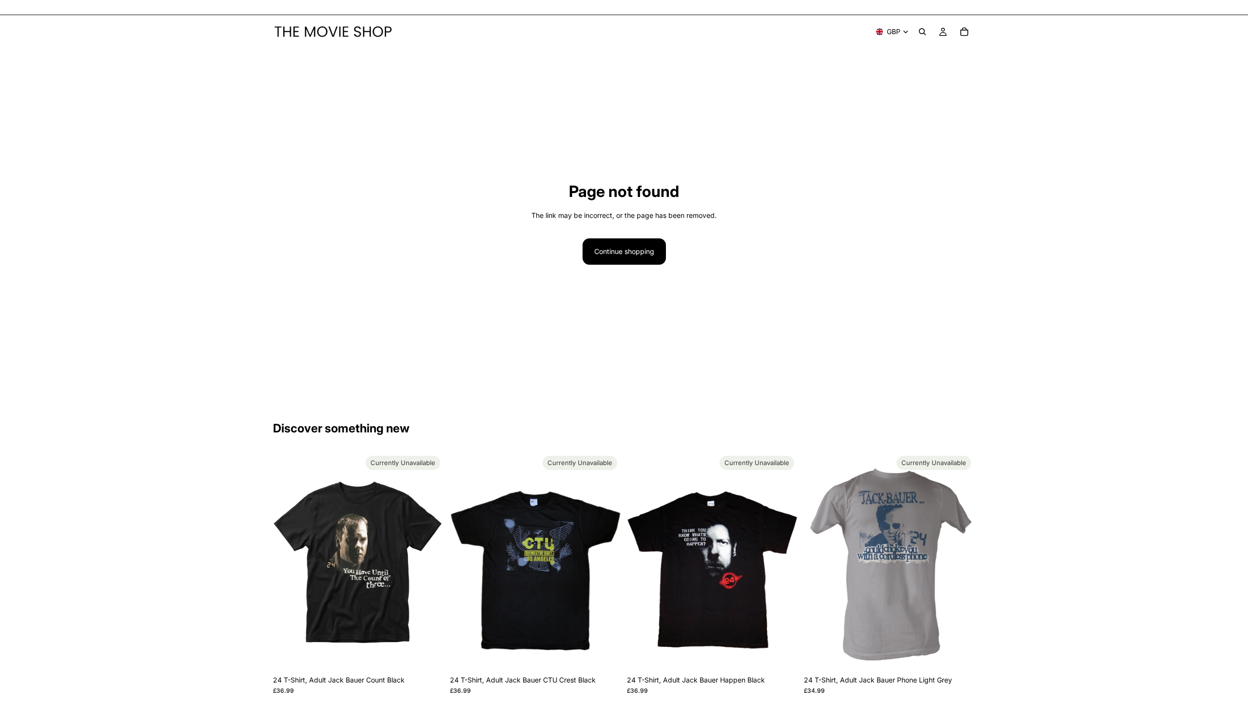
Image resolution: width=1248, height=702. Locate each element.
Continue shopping (624, 251)
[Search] (922, 31)
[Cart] (964, 31)
